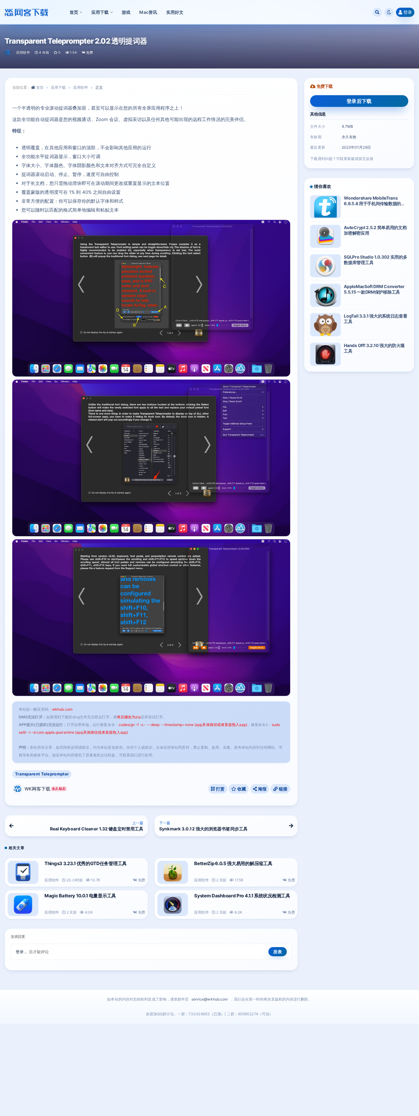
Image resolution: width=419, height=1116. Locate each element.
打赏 (220, 788)
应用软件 (23, 52)
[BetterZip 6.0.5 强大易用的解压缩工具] (172, 872)
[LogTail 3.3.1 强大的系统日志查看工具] (325, 324)
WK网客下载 (45, 789)
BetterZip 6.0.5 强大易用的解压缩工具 (233, 863)
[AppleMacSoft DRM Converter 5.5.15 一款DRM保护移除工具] (325, 295)
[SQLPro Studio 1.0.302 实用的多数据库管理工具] (325, 265)
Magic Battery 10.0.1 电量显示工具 (80, 896)
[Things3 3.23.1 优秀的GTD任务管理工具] (23, 872)
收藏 (241, 788)
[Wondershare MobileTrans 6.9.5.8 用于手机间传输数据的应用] (325, 206)
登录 (407, 12)
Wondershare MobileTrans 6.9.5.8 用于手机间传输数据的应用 (374, 203)
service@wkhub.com (209, 999)
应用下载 (58, 87)
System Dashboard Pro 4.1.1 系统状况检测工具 (242, 896)
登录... (22, 951)
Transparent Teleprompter (42, 773)
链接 (282, 788)
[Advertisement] (209, 1070)
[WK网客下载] (8, 52)
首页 (40, 87)
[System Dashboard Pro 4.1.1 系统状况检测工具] (172, 904)
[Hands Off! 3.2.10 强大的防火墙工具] (325, 354)
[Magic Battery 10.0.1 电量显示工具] (23, 904)
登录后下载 (359, 101)
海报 (262, 788)
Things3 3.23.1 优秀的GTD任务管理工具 (85, 863)
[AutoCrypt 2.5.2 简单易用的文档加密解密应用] (325, 236)
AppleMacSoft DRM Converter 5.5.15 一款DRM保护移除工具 (374, 289)
